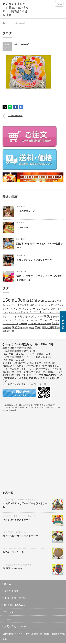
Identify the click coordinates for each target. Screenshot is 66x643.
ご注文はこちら (62, 321)
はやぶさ (29, 305)
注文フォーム (47, 369)
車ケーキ (22, 532)
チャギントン (14, 312)
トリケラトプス (26, 316)
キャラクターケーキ (16, 500)
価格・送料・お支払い (16, 598)
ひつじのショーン (42, 305)
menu (59, 4)
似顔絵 (55, 323)
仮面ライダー (44, 323)
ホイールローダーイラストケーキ (20, 536)
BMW (56, 301)
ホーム (7, 583)
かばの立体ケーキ (25, 211)
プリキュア (46, 320)
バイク (27, 320)
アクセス (9, 612)
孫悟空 (31, 328)
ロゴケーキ (22, 227)
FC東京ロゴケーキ (12, 568)
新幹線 (45, 327)
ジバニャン (44, 308)
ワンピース (33, 323)
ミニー (15, 323)
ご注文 (7, 619)
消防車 (53, 327)
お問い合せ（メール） (16, 626)
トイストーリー (50, 312)
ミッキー (57, 320)
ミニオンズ (7, 324)
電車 (5, 331)
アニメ (54, 305)
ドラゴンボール (17, 320)
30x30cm (49, 301)
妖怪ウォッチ (20, 327)
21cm (32, 300)
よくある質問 (11, 591)
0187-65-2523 (17, 353)
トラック (13, 317)
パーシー (35, 320)
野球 (59, 327)
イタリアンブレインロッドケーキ (34, 259)
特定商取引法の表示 (15, 605)
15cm (8, 300)
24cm (41, 300)
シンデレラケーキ (15, 116)
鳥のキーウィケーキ (13, 552)
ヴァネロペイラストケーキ (17, 519)
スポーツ (55, 309)
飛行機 (10, 331)
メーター (23, 323)
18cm (21, 300)
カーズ (34, 308)
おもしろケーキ (14, 548)
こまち (18, 305)
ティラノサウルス (31, 312)
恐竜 (38, 327)
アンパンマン (21, 308)
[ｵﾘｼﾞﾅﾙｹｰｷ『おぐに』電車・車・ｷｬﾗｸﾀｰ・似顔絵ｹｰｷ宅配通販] (16, 9)
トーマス (43, 316)
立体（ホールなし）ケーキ (33, 548)
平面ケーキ (30, 500)
